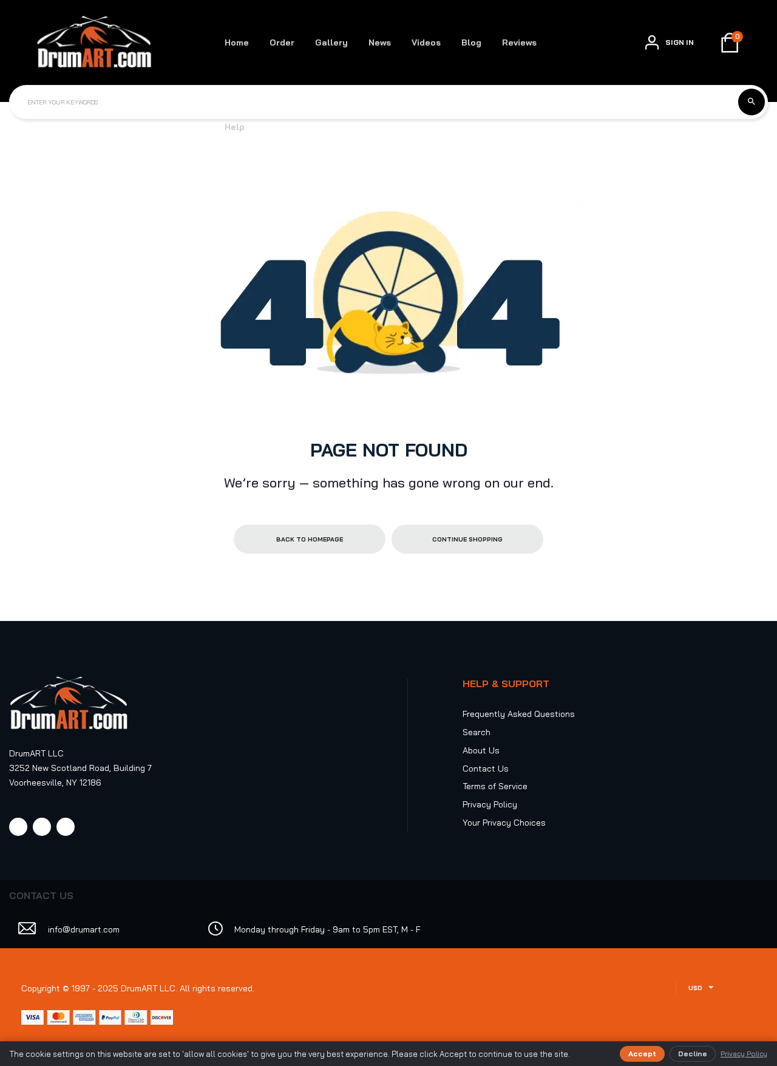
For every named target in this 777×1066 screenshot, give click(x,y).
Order (282, 42)
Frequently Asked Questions (519, 713)
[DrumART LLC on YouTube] (65, 827)
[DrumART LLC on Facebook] (18, 827)
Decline (692, 1053)
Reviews (519, 42)
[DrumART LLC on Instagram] (42, 827)
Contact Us (486, 768)
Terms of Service (495, 786)
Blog (471, 42)
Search (476, 732)
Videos (426, 42)
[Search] (751, 102)
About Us (481, 750)
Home (237, 42)
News (379, 42)
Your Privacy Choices (504, 822)
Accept (642, 1053)
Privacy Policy (490, 804)
